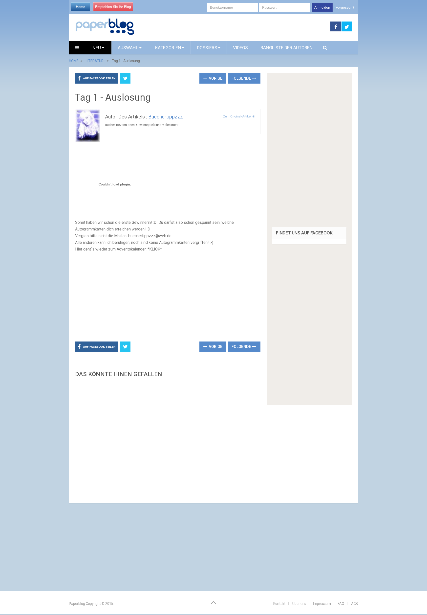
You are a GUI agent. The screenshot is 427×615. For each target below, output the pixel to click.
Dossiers (207, 47)
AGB (354, 604)
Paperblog (77, 604)
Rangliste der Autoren (286, 47)
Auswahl (128, 47)
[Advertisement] (232, 27)
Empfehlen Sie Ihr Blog (113, 7)
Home (80, 7)
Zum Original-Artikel (237, 116)
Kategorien (168, 47)
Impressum (322, 604)
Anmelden (322, 7)
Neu (97, 47)
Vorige (215, 78)
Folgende (242, 78)
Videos (240, 47)
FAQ (341, 604)
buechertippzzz (165, 117)
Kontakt (279, 604)
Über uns (299, 604)
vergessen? (345, 7)
